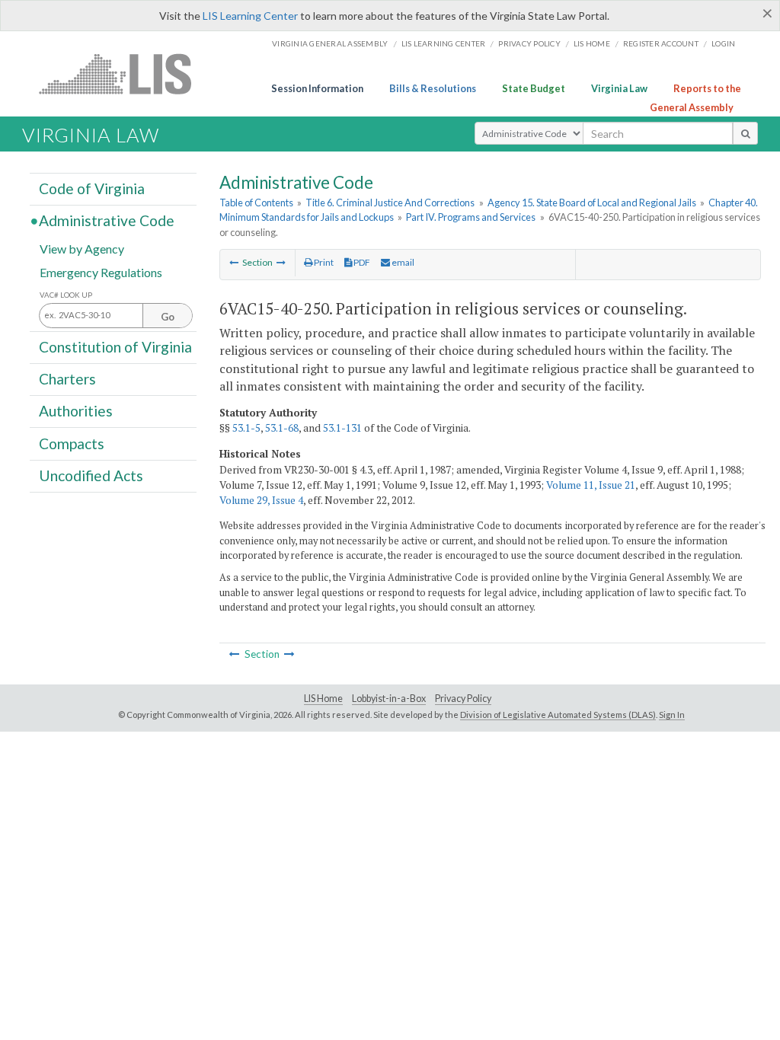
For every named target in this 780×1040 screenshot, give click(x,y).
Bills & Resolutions (432, 88)
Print (323, 262)
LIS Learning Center (250, 15)
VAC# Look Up (66, 295)
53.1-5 (246, 428)
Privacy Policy (529, 43)
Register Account (660, 43)
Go (167, 317)
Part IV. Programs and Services (470, 217)
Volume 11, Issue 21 (590, 485)
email (402, 262)
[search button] (745, 133)
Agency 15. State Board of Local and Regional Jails (592, 202)
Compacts (71, 442)
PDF (361, 262)
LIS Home (323, 698)
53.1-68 (282, 428)
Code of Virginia (92, 188)
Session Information (317, 88)
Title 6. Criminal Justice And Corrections (390, 202)
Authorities (76, 411)
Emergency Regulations (101, 271)
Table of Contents (256, 202)
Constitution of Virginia (115, 347)
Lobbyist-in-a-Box (389, 698)
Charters (67, 379)
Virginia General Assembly (330, 43)
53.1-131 (342, 428)
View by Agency (82, 248)
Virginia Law (619, 88)
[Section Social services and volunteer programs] (281, 262)
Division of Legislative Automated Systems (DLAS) (558, 714)
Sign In (672, 714)
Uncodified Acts (91, 475)
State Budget (533, 88)
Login (723, 43)
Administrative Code (106, 220)
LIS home (592, 43)
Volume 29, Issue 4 (261, 500)
